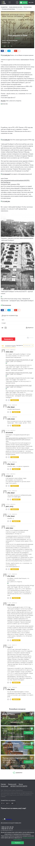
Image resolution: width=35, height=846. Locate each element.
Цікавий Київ (4, 7)
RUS (30, 2)
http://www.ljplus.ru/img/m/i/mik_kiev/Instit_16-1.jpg (19, 360)
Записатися (28, 718)
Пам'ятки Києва (28, 7)
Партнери (3, 784)
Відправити (8, 339)
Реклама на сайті (12, 784)
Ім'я (3, 320)
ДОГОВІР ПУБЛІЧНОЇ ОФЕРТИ (18, 786)
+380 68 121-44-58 (7, 829)
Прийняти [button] (17, 842)
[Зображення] (5, 327)
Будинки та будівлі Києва (8, 9)
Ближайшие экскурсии (17, 709)
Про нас (21, 784)
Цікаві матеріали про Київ (15, 7)
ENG (32, 2)
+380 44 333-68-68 (7, 827)
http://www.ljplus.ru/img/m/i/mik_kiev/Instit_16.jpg (19, 372)
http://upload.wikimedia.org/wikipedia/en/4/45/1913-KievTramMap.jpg (15, 181)
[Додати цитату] (3, 327)
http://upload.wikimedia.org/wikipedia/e (16, 438)
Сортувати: (19, 345)
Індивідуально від (17, 722)
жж (9, 42)
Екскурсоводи (4, 786)
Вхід (17, 2)
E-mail (3, 323)
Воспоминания (6, 305)
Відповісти (15, 400)
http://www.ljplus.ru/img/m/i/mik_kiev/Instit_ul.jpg (18, 385)
